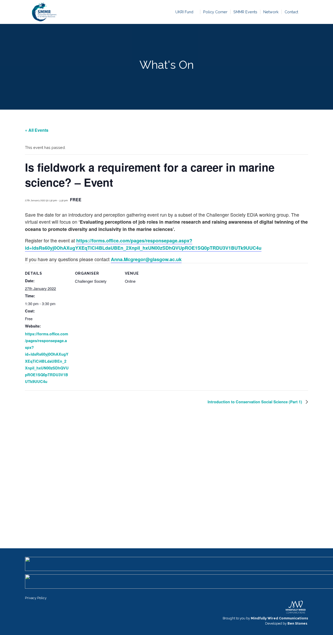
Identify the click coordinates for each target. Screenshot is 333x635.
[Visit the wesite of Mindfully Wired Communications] (295, 613)
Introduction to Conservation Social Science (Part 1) (255, 401)
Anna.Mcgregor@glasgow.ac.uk (146, 259)
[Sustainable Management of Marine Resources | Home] (44, 12)
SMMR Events (245, 12)
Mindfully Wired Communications (279, 618)
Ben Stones (297, 623)
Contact (291, 12)
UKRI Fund (184, 12)
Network (271, 12)
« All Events (36, 130)
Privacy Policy (36, 598)
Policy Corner (215, 12)
